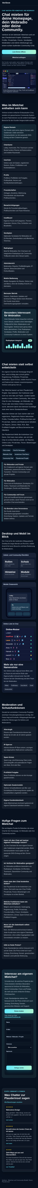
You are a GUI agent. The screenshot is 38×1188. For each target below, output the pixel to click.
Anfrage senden (19, 1068)
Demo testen (19, 1011)
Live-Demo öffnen (19, 52)
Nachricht (9, 1051)
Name (8, 1022)
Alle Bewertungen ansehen (13, 1102)
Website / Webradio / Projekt (14, 1036)
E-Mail (8, 1029)
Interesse (9, 1044)
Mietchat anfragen (19, 57)
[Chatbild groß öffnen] (19, 80)
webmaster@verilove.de (12, 1017)
